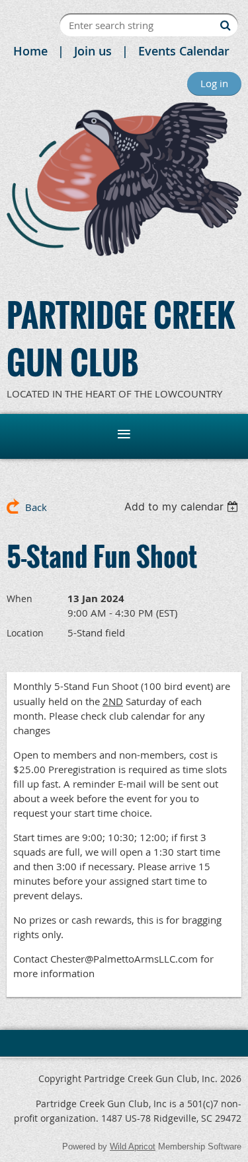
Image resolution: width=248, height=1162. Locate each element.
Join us (93, 51)
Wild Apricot (132, 1146)
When (19, 598)
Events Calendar (183, 51)
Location (25, 633)
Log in (214, 83)
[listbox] (182, 506)
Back (36, 507)
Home (30, 51)
